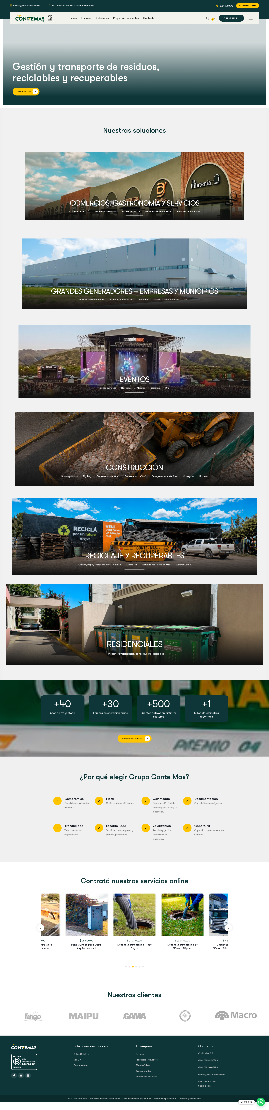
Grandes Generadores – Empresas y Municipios (134, 291)
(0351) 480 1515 (206, 1053)
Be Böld (147, 1098)
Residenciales (134, 644)
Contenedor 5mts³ (134, 944)
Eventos (134, 379)
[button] (126, 967)
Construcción (134, 467)
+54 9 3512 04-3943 (208, 1067)
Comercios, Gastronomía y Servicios (134, 203)
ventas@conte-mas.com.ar (26, 5)
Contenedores (81, 1065)
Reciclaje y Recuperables (134, 555)
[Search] (207, 17)
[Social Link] (14, 1075)
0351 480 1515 (226, 6)
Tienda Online (143, 1065)
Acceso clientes (143, 1071)
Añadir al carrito (55, 935)
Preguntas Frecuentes (147, 1060)
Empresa (140, 1054)
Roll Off (77, 1060)
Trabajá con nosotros (146, 1076)
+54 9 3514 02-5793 (208, 1060)
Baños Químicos (81, 1054)
